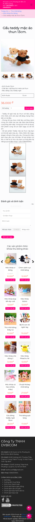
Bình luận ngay (7, 237)
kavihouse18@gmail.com (14, 470)
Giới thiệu (7, 480)
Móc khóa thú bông (10, 13)
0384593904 (13, 473)
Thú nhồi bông (16, 11)
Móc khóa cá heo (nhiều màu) (10, 387)
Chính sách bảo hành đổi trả (14, 491)
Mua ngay (29, 108)
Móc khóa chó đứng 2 (10, 357)
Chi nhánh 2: (5, 452)
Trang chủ (5, 11)
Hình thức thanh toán (12, 484)
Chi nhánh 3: (5, 457)
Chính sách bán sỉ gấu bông (14, 486)
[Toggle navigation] (31, 4)
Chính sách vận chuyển (12, 488)
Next (32, 261)
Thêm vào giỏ (10, 280)
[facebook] (3, 501)
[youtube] (8, 501)
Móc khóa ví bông (10, 269)
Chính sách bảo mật (11, 493)
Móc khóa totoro (25, 300)
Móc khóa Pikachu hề (24, 357)
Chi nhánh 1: (5, 464)
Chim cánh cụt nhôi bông (25, 269)
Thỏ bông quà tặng (24, 417)
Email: (3, 470)
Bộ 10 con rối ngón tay (25, 326)
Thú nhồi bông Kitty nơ (10, 328)
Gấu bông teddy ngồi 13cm (10, 418)
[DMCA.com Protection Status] (12, 505)
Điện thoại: (5, 473)
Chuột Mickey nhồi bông (24, 386)
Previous (2, 261)
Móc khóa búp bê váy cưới (10, 300)
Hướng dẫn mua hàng (12, 482)
